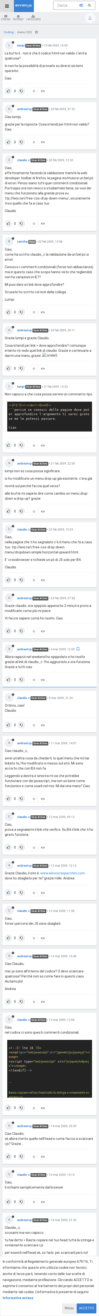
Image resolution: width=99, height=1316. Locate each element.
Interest (18, 19)
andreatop (24, 109)
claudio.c (23, 160)
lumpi (21, 45)
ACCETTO (86, 1308)
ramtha (22, 241)
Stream (5, 19)
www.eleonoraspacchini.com (62, 873)
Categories (33, 19)
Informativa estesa (18, 1298)
